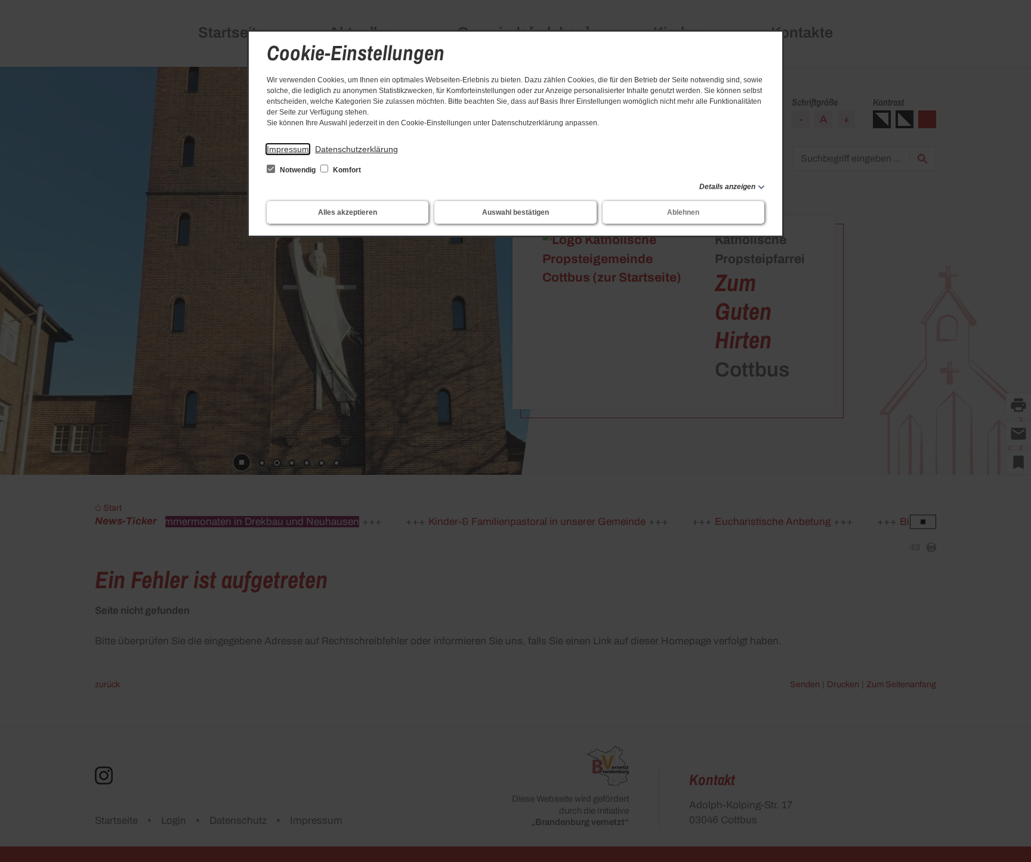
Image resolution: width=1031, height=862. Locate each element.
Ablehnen (683, 212)
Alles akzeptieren (347, 212)
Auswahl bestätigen (515, 212)
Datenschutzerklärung (356, 149)
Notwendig (297, 170)
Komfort (346, 170)
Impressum (288, 149)
